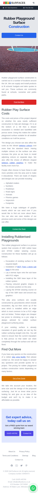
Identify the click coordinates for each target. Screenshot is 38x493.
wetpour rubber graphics (12, 163)
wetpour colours (25, 146)
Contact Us (19, 35)
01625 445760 (12, 433)
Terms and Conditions (10, 456)
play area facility (19, 357)
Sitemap (25, 456)
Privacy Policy (24, 451)
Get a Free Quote (19, 378)
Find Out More (19, 102)
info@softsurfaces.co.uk (21, 482)
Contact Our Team (19, 229)
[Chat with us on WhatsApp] (33, 488)
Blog (34, 456)
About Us (12, 451)
